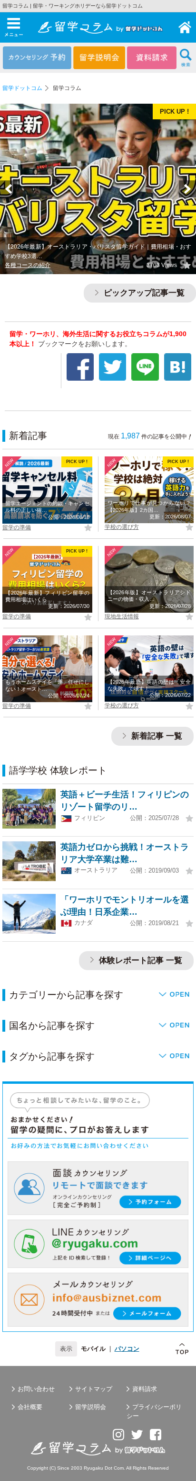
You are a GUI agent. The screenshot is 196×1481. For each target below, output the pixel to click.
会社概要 (30, 1406)
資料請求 (144, 1388)
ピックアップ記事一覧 (143, 292)
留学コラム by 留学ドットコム (185, 27)
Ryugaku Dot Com (104, 1468)
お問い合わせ (36, 1388)
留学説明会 (90, 1406)
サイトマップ (93, 1388)
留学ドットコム (22, 88)
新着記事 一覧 (155, 736)
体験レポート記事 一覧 (139, 960)
